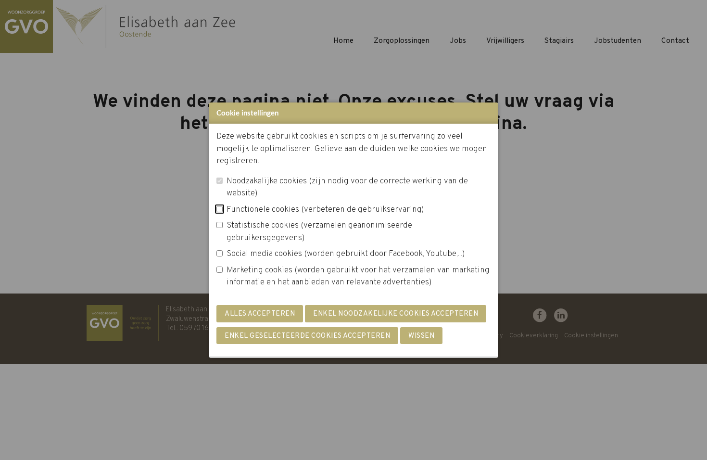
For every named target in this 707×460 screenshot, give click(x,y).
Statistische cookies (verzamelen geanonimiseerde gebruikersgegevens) (319, 231)
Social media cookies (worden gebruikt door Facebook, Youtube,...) (346, 254)
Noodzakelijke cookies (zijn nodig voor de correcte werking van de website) (347, 187)
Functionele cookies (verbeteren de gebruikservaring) (325, 209)
